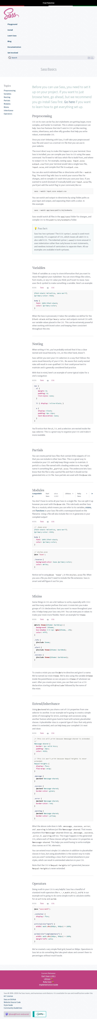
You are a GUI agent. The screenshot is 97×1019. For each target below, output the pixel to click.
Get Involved (13, 52)
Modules (7, 104)
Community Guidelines (13, 1008)
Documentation (14, 47)
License (8, 996)
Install (10, 30)
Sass (42, 287)
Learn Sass (12, 35)
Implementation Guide (48, 984)
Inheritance (8, 110)
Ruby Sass (47, 982)
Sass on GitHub (10, 999)
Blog (9, 41)
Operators (8, 114)
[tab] (34, 287)
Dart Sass (45, 976)
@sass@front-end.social (19, 1014)
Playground (12, 24)
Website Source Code (12, 1002)
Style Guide (8, 1005)
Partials (7, 100)
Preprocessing (9, 90)
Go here (69, 102)
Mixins (6, 107)
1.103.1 (52, 976)
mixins (88, 507)
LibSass (47, 979)
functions (40, 510)
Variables (7, 94)
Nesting (7, 97)
